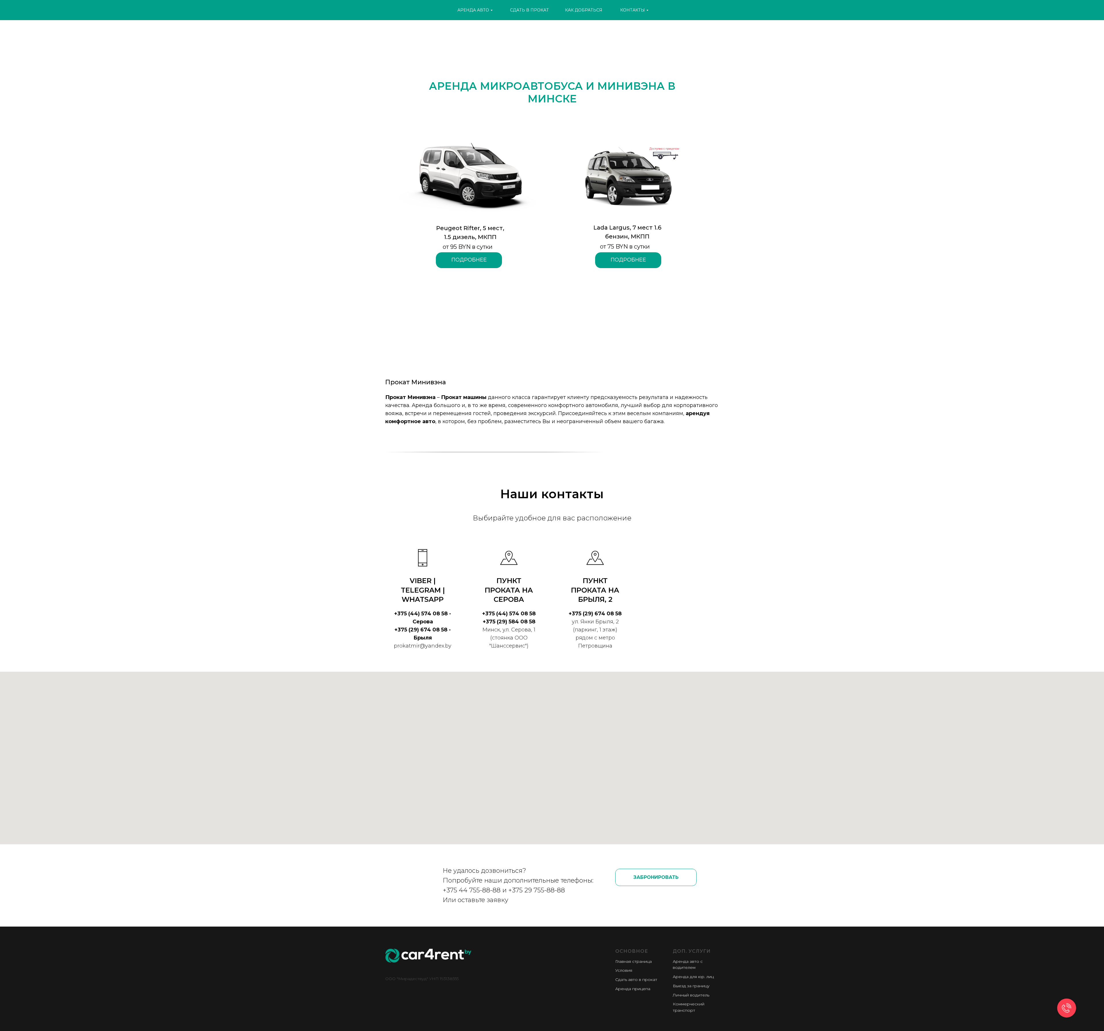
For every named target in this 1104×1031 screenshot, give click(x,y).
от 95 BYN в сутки (467, 246)
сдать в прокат (529, 10)
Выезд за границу (691, 985)
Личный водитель (691, 995)
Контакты (632, 10)
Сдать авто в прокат (636, 979)
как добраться (583, 10)
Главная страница (633, 961)
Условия (623, 970)
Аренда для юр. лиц (693, 976)
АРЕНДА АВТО (473, 10)
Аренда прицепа (632, 988)
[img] (427, 9)
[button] (656, 877)
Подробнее (628, 260)
